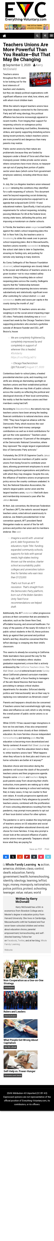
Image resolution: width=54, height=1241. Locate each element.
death (7, 872)
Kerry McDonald (26, 900)
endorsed (28, 613)
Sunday (45, 671)
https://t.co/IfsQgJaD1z (23, 357)
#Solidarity (16, 353)
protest (28, 888)
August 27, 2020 (35, 367)
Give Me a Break (10, 1047)
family (30, 872)
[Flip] (27, 857)
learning (32, 880)
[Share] (6, 857)
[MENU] (51, 35)
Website (8, 950)
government (11, 876)
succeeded (32, 245)
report (8, 188)
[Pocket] (41, 857)
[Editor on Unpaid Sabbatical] (45, 36)
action (45, 864)
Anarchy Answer (10, 1016)
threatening (8, 238)
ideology (20, 880)
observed (7, 266)
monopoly (26, 884)
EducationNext (23, 409)
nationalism (42, 884)
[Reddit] (20, 857)
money (15, 884)
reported (29, 492)
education (18, 872)
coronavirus (8, 299)
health (24, 876)
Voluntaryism (9, 988)
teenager (9, 892)
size (39, 296)
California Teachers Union (32, 667)
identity (8, 880)
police (7, 888)
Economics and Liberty (12, 1075)
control (39, 868)
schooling (40, 888)
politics (17, 888)
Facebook (12, 940)
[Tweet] (13, 857)
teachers (34, 777)
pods (33, 738)
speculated (11, 749)
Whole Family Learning (21, 864)
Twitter (21, 940)
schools (21, 777)
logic (6, 884)
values (28, 892)
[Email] (48, 857)
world (37, 892)
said (18, 532)
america (8, 868)
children (20, 868)
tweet (43, 316)
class (30, 868)
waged (34, 227)
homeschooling (10, 738)
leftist (42, 880)
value (19, 892)
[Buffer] (34, 857)
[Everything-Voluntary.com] (4, 36)
